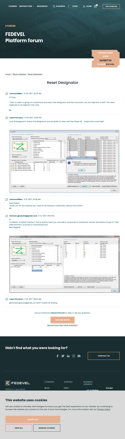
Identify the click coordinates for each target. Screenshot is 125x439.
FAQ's (66, 388)
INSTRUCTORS (25, 6)
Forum (8, 74)
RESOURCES (42, 6)
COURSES (13, 6)
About (47, 388)
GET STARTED (111, 6)
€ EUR (75, 6)
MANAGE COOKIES (47, 428)
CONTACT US (104, 356)
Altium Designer (19, 74)
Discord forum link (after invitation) (62, 325)
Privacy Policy (103, 409)
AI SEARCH (60, 6)
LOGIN (89, 6)
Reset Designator (35, 74)
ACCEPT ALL (33, 419)
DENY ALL (19, 428)
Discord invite (62, 320)
